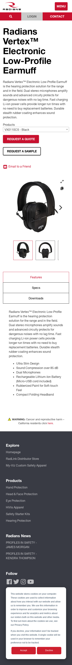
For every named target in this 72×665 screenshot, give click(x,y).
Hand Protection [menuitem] (17, 487)
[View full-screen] (62, 181)
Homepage (13, 452)
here (50, 423)
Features (36, 277)
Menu (61, 6)
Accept (23, 650)
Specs (36, 287)
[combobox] (36, 129)
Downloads (36, 298)
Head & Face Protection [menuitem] (21, 494)
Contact (57, 16)
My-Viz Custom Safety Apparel (26, 465)
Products (9, 124)
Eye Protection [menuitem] (15, 500)
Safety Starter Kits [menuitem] (18, 514)
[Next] (60, 208)
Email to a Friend (19, 166)
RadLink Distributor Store (22, 458)
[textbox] (36, 129)
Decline (49, 650)
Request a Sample (22, 151)
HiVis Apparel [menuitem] (15, 507)
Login (32, 16)
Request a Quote (21, 139)
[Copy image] (62, 188)
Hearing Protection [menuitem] (18, 520)
